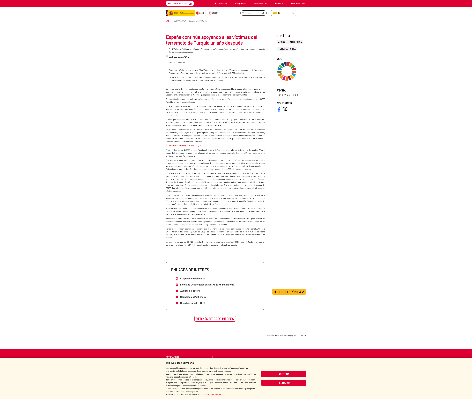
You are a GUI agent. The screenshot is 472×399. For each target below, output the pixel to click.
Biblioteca (279, 3)
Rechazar (284, 382)
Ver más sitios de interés (215, 318)
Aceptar (284, 373)
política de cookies (213, 394)
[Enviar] (263, 13)
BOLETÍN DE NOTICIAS (177, 3)
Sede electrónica (260, 3)
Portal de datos (221, 3)
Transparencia (240, 3)
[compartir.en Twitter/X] (285, 109)
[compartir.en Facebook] (279, 109)
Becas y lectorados (298, 3)
